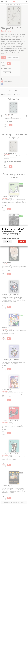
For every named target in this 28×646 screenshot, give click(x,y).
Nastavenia (8, 242)
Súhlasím (22, 242)
